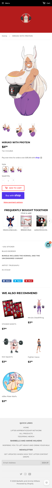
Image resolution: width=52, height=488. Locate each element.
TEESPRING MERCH (26, 436)
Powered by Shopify (25, 484)
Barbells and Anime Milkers (28, 481)
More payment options (13, 202)
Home (4, 36)
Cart (48, 3)
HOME (26, 427)
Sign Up (45, 463)
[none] (5, 169)
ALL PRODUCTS (26, 433)
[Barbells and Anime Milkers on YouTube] (29, 474)
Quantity (6, 176)
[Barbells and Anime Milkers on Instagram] (25, 474)
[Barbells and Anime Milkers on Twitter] (21, 474)
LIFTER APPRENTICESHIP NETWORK (26, 430)
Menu (7, 3)
